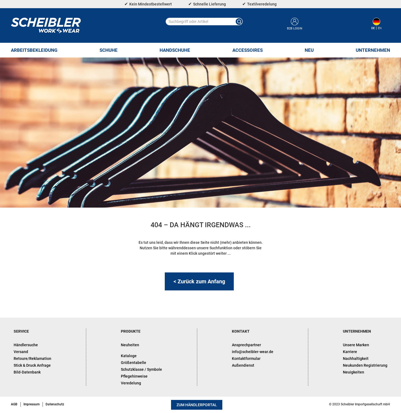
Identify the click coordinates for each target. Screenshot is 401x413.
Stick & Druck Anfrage (32, 365)
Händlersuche (26, 345)
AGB (14, 404)
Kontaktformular (246, 358)
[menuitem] (34, 50)
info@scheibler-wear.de (252, 352)
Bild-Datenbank (27, 372)
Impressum (31, 404)
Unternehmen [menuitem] (373, 50)
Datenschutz (55, 404)
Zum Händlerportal (196, 405)
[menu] (200, 50)
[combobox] (204, 21)
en (380, 28)
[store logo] (46, 25)
